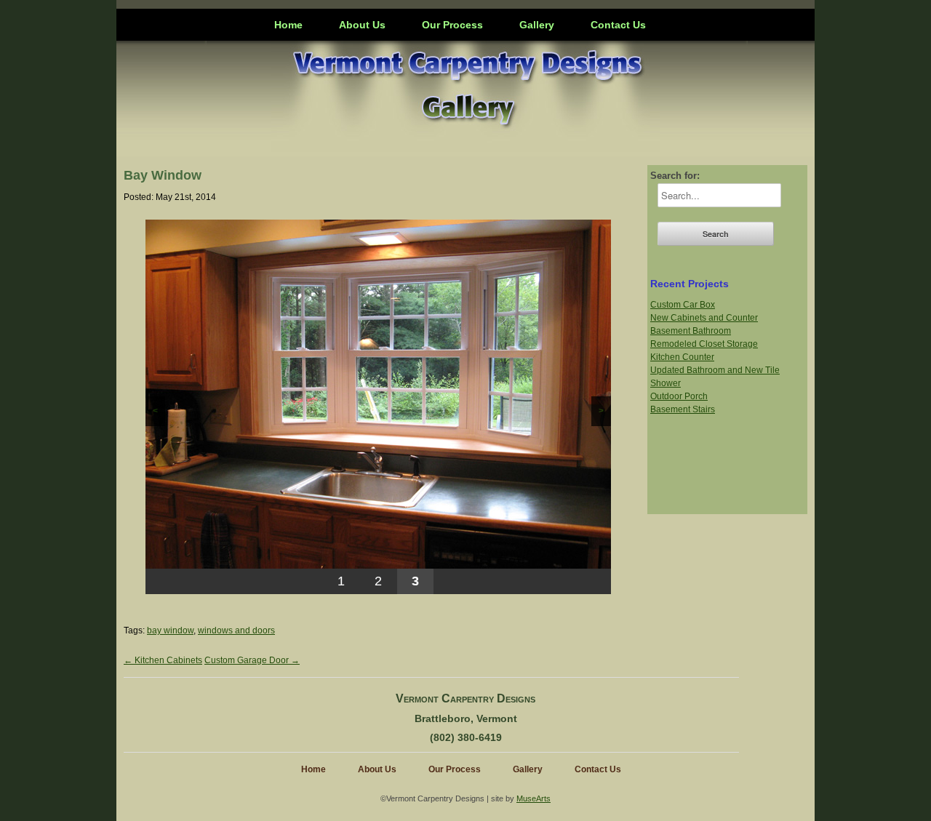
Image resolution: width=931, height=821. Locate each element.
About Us (362, 25)
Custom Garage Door (252, 660)
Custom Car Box (682, 305)
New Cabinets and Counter (704, 318)
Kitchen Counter (682, 357)
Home (288, 25)
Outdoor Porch (679, 396)
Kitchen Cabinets (163, 660)
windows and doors (236, 630)
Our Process (452, 25)
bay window (170, 630)
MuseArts (533, 798)
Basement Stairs (682, 409)
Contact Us (618, 25)
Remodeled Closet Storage (704, 344)
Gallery (536, 25)
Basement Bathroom (690, 331)
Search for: (675, 175)
